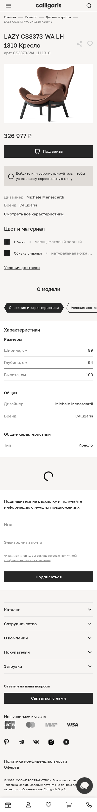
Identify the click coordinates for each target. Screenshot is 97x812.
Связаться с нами (48, 698)
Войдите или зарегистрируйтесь (44, 173)
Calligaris (84, 415)
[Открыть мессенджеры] (84, 785)
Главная (10, 17)
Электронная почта (23, 542)
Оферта (11, 767)
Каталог (31, 17)
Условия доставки (22, 267)
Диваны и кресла (58, 17)
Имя (8, 524)
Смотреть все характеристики (34, 213)
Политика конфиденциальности (35, 761)
